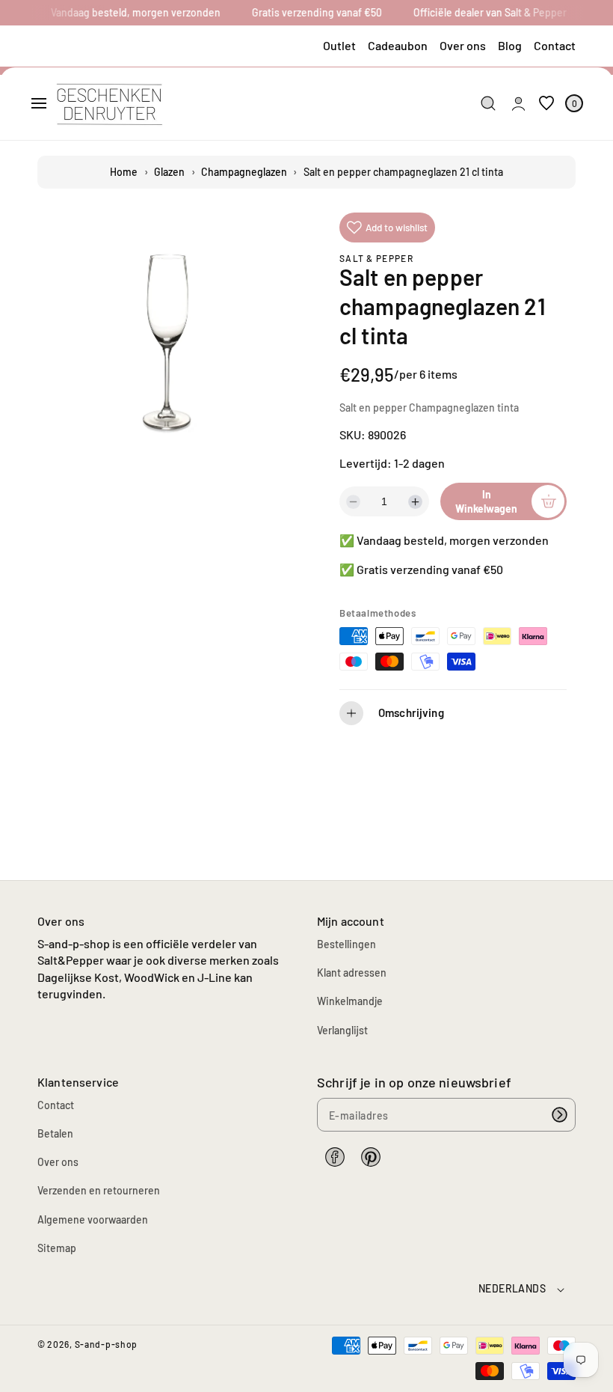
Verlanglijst (342, 1030)
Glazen (169, 171)
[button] (39, 103)
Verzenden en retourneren (98, 1190)
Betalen (55, 1133)
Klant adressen (351, 972)
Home (124, 171)
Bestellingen (346, 944)
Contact (555, 45)
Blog (510, 45)
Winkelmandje (350, 1001)
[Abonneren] (559, 1115)
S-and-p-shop (106, 1344)
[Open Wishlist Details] (546, 103)
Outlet (339, 45)
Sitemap (56, 1248)
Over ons (463, 45)
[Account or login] (518, 103)
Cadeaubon (398, 45)
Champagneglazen (244, 171)
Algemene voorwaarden (92, 1219)
